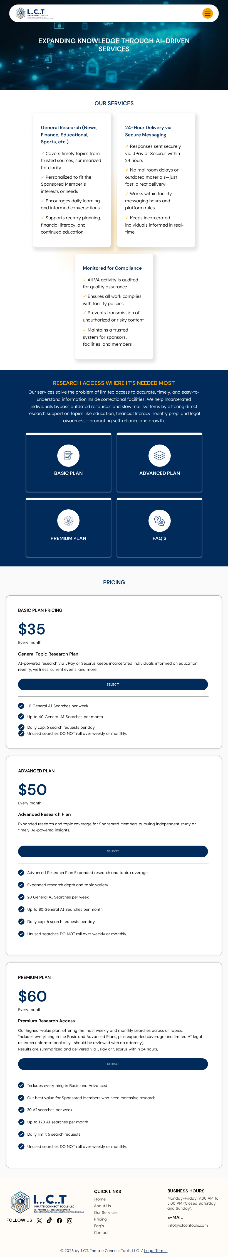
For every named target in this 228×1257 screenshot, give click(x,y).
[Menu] (207, 13)
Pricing (100, 1219)
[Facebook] (59, 1220)
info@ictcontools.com (188, 1225)
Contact (101, 1232)
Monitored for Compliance (112, 268)
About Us (102, 1205)
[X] (39, 1220)
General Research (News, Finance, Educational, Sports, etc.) (69, 134)
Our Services (106, 1212)
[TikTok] (49, 1220)
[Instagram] (69, 1220)
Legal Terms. (155, 1250)
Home (100, 1199)
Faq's (99, 1225)
